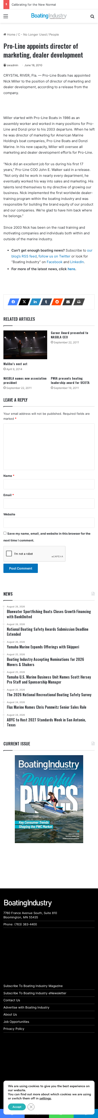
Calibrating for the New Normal (34, 4)
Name (8, 476)
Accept (17, 1107)
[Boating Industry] (49, 16)
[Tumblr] (44, 301)
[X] (23, 301)
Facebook (54, 262)
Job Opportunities (16, 1021)
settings (45, 1098)
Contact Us (11, 1000)
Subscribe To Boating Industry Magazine (33, 986)
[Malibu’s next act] (25, 344)
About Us (10, 1014)
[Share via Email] (66, 301)
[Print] (77, 301)
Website (9, 514)
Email (8, 495)
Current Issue (16, 744)
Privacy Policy (13, 1029)
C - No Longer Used (32, 34)
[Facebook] (12, 301)
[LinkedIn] (34, 301)
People (54, 34)
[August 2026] (49, 799)
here (71, 269)
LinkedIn (77, 262)
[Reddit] (55, 301)
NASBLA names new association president (24, 380)
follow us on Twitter (54, 256)
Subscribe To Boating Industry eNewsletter (34, 993)
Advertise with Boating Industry (26, 1007)
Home (10, 34)
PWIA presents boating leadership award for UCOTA (70, 380)
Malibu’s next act (15, 363)
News (8, 594)
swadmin (12, 65)
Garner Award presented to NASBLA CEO (69, 334)
